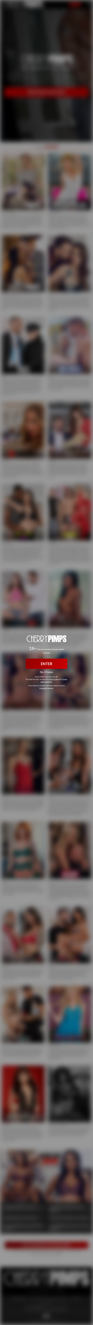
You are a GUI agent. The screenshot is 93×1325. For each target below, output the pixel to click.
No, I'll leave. (46, 671)
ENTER (46, 663)
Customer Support (46, 688)
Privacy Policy (54, 679)
